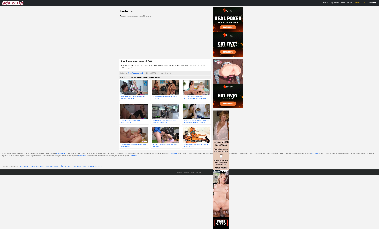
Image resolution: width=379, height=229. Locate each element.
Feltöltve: (148, 73)
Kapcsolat (179, 172)
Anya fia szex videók (135, 73)
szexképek (133, 156)
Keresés (349, 3)
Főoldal (325, 3)
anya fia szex (60, 153)
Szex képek (24, 166)
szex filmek (82, 156)
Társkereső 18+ (359, 3)
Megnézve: (164, 73)
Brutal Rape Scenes (52, 166)
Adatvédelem (199, 172)
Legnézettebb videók (337, 3)
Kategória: (124, 73)
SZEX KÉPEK (371, 3)
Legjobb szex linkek (37, 166)
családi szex (173, 153)
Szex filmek (92, 166)
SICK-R (101, 166)
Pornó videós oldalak (79, 166)
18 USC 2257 (186, 172)
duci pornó (314, 153)
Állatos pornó (65, 166)
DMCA (192, 172)
